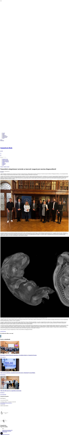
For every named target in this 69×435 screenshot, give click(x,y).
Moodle (3, 134)
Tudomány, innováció (5, 161)
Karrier (3, 138)
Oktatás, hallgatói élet (5, 160)
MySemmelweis (4, 137)
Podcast (3, 162)
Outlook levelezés (5, 136)
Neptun (3, 133)
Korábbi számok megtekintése (6, 431)
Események (4, 163)
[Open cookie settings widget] (1, 433)
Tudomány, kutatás (6, 166)
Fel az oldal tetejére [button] (3, 394)
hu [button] (0, 150)
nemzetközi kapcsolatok (3, 331)
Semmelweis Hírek (6, 148)
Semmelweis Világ (5, 159)
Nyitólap (1, 166)
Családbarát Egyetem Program (4, 434)
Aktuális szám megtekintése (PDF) (7, 430)
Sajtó (3, 165)
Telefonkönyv (4, 135)
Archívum (3, 164)
